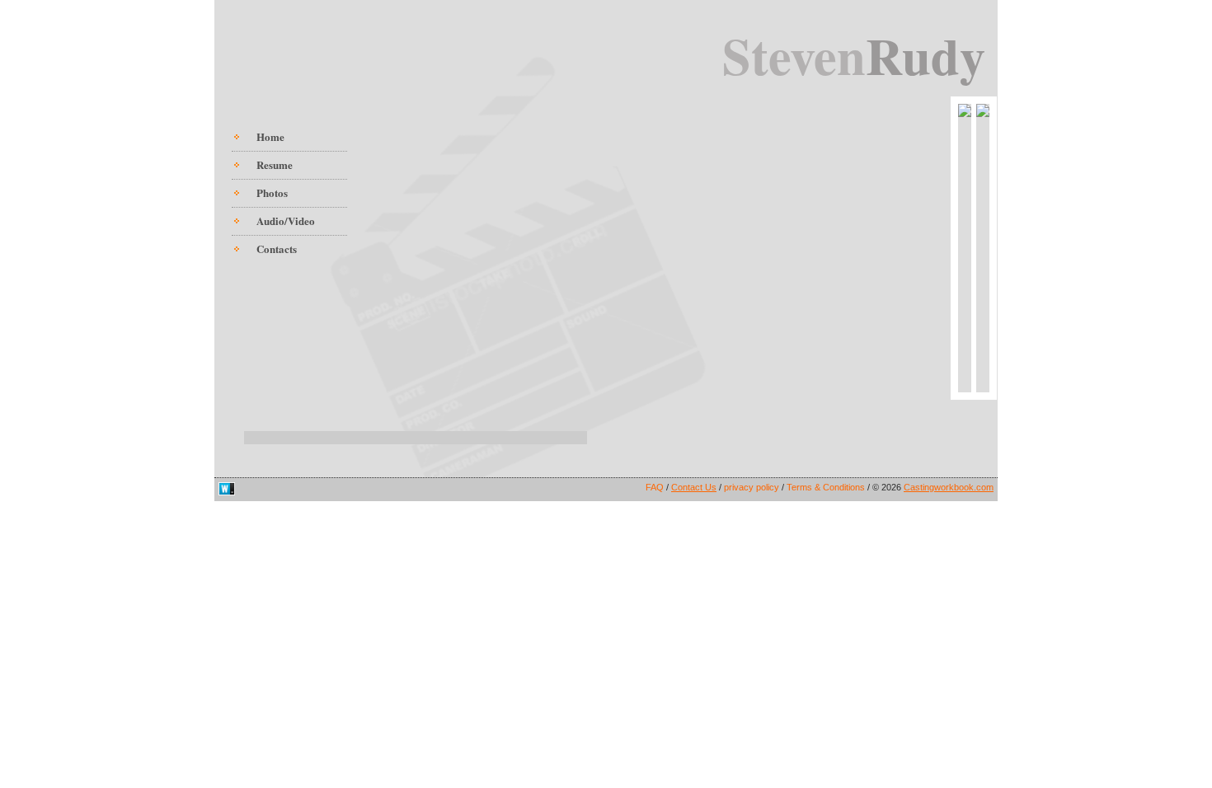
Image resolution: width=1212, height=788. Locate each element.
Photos (272, 192)
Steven (794, 54)
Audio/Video (285, 220)
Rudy (925, 54)
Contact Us (693, 487)
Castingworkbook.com (949, 487)
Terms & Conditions (827, 487)
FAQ (656, 487)
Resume (274, 164)
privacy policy (753, 487)
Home (270, 136)
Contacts (276, 248)
